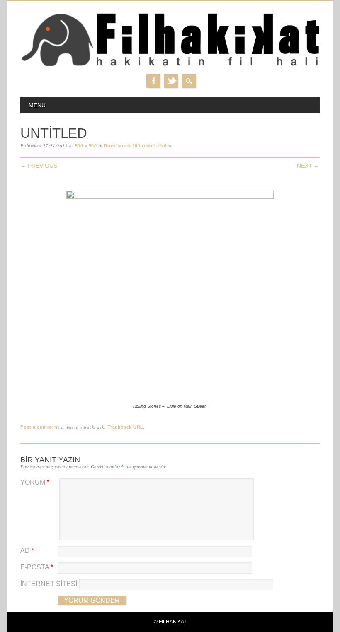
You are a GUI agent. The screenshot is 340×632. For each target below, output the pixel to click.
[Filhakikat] (169, 66)
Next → (308, 165)
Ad (27, 550)
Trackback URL (125, 427)
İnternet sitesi (48, 583)
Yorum (34, 482)
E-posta (36, 567)
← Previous (38, 165)
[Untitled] (170, 197)
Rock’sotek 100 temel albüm (137, 145)
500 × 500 (86, 145)
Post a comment (39, 427)
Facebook (153, 81)
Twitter (171, 81)
